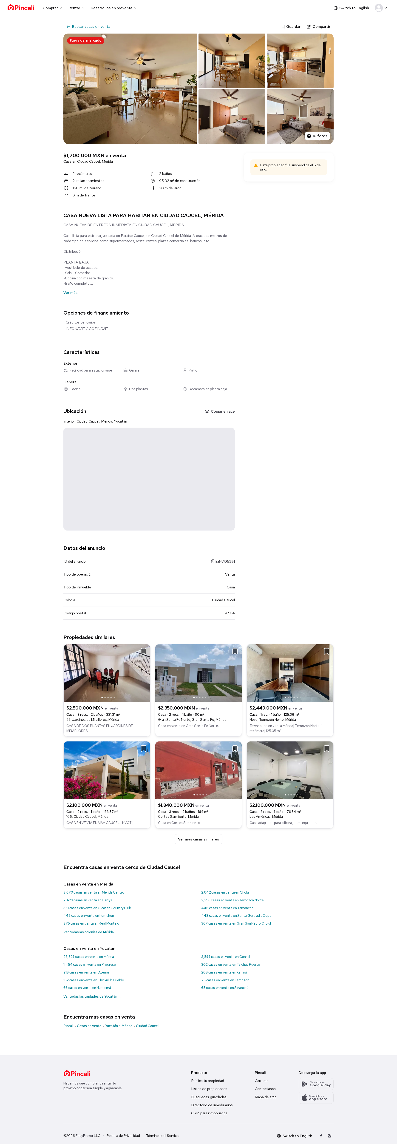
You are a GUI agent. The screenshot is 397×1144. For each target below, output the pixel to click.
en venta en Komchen (88, 915)
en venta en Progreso (89, 964)
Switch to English (354, 8)
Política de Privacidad (123, 1136)
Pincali (68, 1026)
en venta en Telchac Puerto (230, 964)
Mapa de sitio (266, 1097)
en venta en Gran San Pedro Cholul (236, 923)
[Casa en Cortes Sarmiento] (198, 769)
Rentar (74, 8)
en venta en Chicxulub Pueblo (93, 980)
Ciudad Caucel (147, 1026)
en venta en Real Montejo (91, 923)
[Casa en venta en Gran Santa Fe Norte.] (198, 672)
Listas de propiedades (209, 1088)
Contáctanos (265, 1088)
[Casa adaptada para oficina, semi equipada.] (290, 769)
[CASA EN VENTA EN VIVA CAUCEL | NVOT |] (107, 769)
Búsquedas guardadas (209, 1097)
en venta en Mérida (88, 956)
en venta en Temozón (225, 980)
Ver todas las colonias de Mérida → (90, 932)
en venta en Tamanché (227, 908)
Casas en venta (89, 1026)
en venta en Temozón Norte (232, 900)
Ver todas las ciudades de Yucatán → (92, 996)
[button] (382, 8)
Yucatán (111, 1026)
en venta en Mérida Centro (93, 892)
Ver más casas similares (198, 839)
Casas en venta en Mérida (88, 884)
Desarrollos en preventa (111, 8)
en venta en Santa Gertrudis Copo (236, 915)
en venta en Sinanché (225, 987)
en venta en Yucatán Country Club (97, 908)
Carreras (261, 1080)
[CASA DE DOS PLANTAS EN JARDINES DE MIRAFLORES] (107, 672)
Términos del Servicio (162, 1136)
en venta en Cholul (225, 892)
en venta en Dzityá (87, 900)
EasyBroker (84, 1135)
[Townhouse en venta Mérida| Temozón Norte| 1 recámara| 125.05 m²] (290, 672)
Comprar (50, 8)
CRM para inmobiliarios (209, 1113)
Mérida (127, 1026)
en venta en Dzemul (86, 972)
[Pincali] (76, 1073)
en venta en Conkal (225, 956)
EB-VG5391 (224, 561)
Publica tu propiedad (207, 1080)
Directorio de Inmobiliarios (212, 1105)
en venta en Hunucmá (87, 987)
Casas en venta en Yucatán (89, 948)
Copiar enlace (223, 411)
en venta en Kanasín (225, 972)
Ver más (70, 292)
